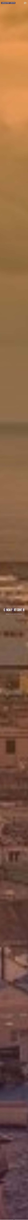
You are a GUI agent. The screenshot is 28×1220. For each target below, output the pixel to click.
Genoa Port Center (8, 3)
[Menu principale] (25, 3)
